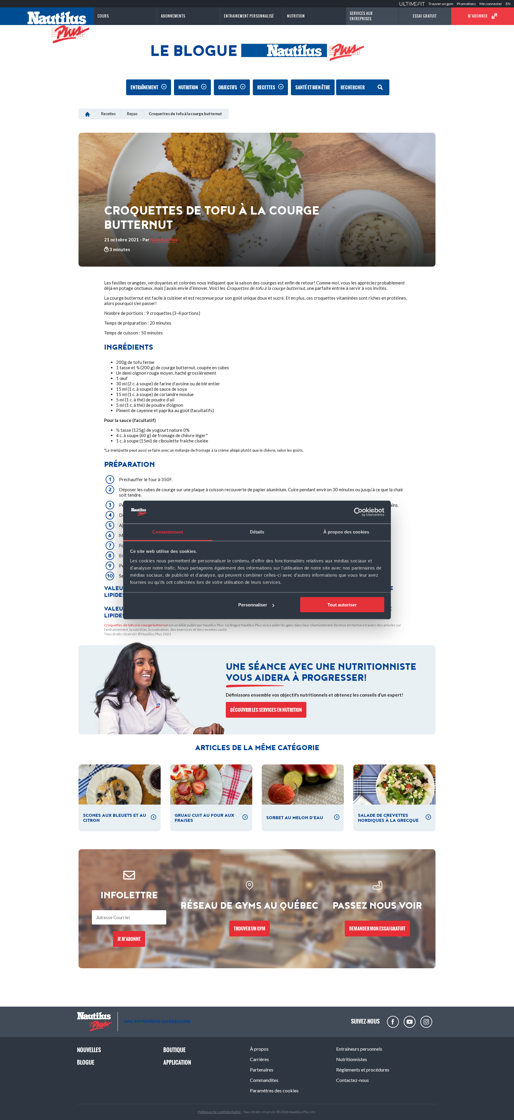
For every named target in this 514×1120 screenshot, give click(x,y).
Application (177, 1062)
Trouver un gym (440, 3)
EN (508, 3)
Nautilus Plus (163, 239)
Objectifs (227, 87)
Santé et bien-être (312, 87)
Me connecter (490, 3)
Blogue (85, 1062)
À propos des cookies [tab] (346, 531)
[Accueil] (87, 113)
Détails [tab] (257, 531)
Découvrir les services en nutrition (266, 709)
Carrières (259, 1059)
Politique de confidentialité (219, 1112)
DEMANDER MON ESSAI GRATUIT (377, 928)
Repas (132, 113)
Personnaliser (252, 604)
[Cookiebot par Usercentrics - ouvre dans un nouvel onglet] (358, 512)
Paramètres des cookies (274, 1090)
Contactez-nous (352, 1080)
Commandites (264, 1080)
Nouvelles (89, 1050)
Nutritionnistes (351, 1059)
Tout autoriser (342, 604)
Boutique (174, 1050)
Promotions (466, 3)
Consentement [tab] (167, 531)
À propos (259, 1049)
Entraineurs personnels (359, 1049)
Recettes (266, 87)
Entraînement (144, 87)
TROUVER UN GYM (249, 928)
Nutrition (188, 87)
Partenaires (261, 1069)
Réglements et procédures (362, 1069)
